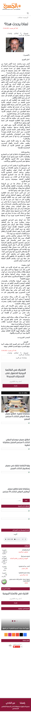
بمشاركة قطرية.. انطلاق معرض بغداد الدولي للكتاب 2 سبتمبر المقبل (17, 416)
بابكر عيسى (24, 568)
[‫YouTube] (17, 634)
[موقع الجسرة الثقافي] (11, 5)
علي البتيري (16, 344)
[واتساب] (24, 712)
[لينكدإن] (27, 712)
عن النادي (10, 703)
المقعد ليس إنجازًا (25, 556)
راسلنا (22, 703)
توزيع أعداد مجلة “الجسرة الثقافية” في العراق (16, 628)
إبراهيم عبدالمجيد (23, 552)
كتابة (10, 344)
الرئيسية (26, 17)
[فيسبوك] (30, 712)
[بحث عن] (3, 13)
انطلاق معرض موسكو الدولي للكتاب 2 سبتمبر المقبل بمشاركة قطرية (16, 442)
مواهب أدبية (5, 344)
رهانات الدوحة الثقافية (24, 572)
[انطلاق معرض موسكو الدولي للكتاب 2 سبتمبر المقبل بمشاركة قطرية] (15, 430)
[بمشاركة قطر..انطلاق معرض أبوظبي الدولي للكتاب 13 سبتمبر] (15, 479)
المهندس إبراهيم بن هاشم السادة (19, 558)
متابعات (20, 17)
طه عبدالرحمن (24, 575)
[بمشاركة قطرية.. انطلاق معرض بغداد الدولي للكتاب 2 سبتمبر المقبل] (15, 404)
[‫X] (21, 634)
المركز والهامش (26, 550)
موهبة (5, 346)
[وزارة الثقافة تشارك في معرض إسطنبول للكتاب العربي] (15, 456)
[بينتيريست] (25, 712)
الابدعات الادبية (25, 344)
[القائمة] (28, 13)
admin (26, 583)
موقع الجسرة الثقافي (14, 346)
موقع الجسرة (25, 346)
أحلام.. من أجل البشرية (24, 566)
